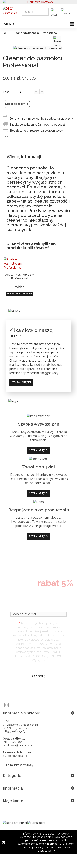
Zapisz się (38, 676)
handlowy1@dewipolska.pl (19, 745)
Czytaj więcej (21, 382)
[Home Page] (4, 33)
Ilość (6, 92)
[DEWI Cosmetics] (9, 12)
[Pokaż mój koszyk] (66, 12)
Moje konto (13, 801)
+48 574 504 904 (12, 741)
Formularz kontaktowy (19, 765)
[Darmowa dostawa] (38, 2)
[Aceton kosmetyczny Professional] (19, 263)
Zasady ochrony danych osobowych (38, 667)
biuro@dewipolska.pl (15, 755)
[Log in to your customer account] (55, 13)
